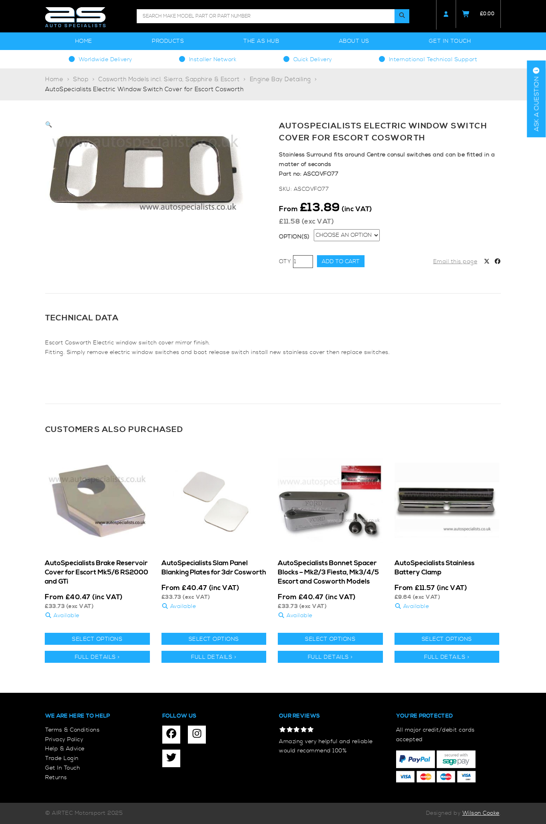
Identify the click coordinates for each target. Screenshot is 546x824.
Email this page (455, 261)
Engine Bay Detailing (280, 79)
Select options (97, 639)
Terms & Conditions (72, 730)
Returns (56, 777)
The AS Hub (261, 41)
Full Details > (97, 657)
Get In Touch (450, 41)
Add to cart (341, 261)
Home (83, 41)
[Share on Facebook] (497, 262)
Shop (80, 79)
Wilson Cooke (481, 813)
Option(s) (294, 236)
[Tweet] (486, 262)
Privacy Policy (64, 739)
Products (168, 41)
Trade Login (62, 758)
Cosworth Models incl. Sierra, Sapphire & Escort (169, 79)
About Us (354, 41)
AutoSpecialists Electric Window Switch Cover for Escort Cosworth (144, 89)
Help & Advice (65, 748)
